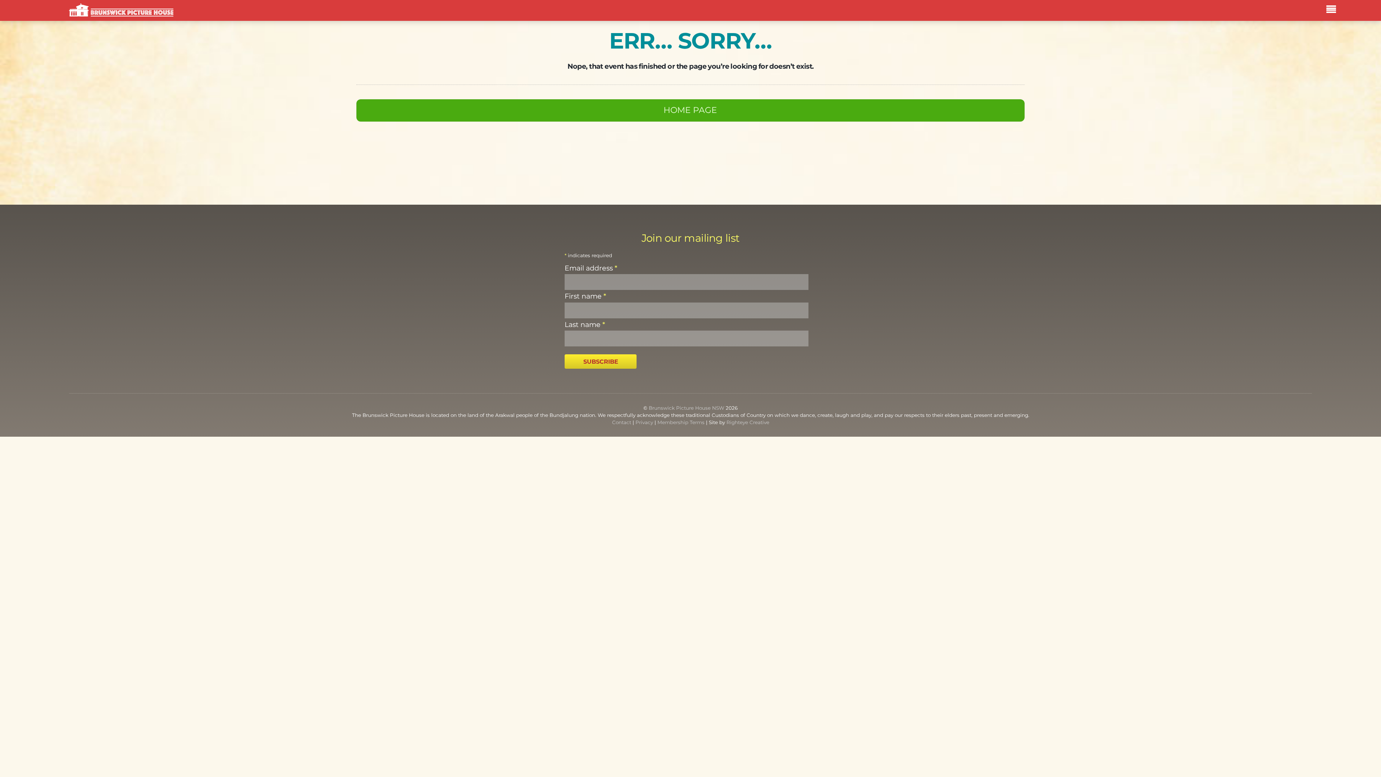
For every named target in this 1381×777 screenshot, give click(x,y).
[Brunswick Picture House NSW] (121, 11)
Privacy (644, 422)
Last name (585, 324)
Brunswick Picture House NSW (686, 408)
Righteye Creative (747, 422)
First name (585, 296)
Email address (591, 268)
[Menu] (1333, 10)
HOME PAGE (690, 110)
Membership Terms (681, 422)
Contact (621, 422)
